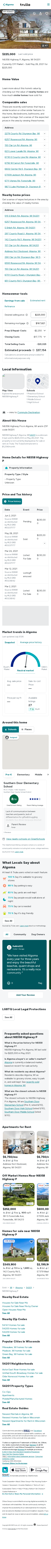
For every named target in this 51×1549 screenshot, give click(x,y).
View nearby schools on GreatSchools (25, 839)
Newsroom (13, 1485)
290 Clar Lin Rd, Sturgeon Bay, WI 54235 (25, 257)
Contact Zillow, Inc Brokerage (14, 1463)
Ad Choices (39, 1489)
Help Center (12, 1529)
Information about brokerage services (20, 1456)
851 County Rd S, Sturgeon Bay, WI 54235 (26, 280)
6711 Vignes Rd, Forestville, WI (20, 180)
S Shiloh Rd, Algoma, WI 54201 (20, 227)
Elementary (23, 774)
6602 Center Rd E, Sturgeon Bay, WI (23, 169)
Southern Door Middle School (19, 1112)
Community (20, 934)
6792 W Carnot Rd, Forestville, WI (22, 163)
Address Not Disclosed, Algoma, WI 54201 (26, 251)
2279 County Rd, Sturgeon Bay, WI (22, 133)
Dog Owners (38, 934)
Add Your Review (25, 995)
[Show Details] (44, 133)
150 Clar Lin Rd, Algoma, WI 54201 (22, 269)
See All (10, 920)
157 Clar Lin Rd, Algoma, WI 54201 (22, 245)
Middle (38, 774)
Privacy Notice (28, 1489)
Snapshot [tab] (10, 642)
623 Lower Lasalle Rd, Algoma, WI (22, 151)
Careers (5, 1485)
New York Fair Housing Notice (13, 1454)
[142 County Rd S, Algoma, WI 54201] (19, 1250)
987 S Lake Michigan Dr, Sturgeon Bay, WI (26, 186)
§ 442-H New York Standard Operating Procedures (20, 1452)
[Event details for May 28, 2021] (44, 543)
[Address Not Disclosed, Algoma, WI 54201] (19, 1142)
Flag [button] (40, 983)
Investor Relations (25, 1485)
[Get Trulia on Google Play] (39, 1470)
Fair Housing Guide (39, 1481)
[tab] (12, 501)
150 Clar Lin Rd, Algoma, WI (18, 145)
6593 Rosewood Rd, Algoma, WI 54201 (24, 263)
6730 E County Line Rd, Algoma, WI (23, 157)
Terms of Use (38, 1485)
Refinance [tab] (10, 306)
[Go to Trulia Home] (25, 4)
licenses (33, 1445)
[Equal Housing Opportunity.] (34, 1525)
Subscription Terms (9, 1489)
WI (11, 1287)
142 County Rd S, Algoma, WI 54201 (23, 239)
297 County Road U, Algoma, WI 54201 (24, 233)
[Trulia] (5, 1470)
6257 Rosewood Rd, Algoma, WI (21, 139)
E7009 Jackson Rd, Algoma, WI (20, 174)
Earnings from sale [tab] (15, 300)
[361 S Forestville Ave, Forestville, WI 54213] (19, 1194)
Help (20, 1489)
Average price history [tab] (31, 642)
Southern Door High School (18, 1108)
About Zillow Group (23, 1481)
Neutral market (25, 670)
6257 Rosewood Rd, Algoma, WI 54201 (24, 221)
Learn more (19, 852)
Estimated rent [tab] (37, 300)
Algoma (8, 1062)
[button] (48, 5)
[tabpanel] (25, 336)
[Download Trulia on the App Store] (18, 1470)
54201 (32, 435)
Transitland (38, 1431)
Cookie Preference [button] (8, 1492)
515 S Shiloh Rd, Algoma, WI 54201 (22, 215)
